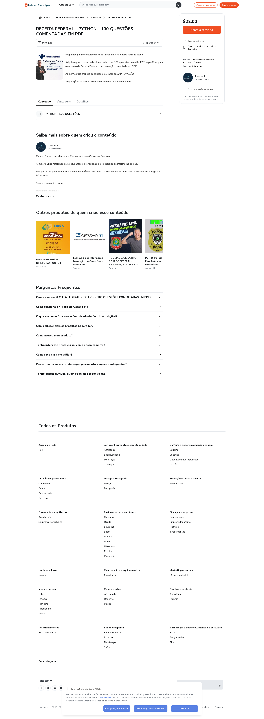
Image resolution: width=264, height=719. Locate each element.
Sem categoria (47, 661)
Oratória (174, 464)
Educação (109, 527)
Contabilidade (177, 517)
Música (107, 604)
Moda (41, 613)
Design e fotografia (115, 478)
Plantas (174, 599)
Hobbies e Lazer (48, 570)
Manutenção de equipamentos (122, 570)
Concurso (109, 517)
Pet (40, 450)
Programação (177, 637)
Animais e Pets (47, 445)
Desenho (109, 599)
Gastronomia (45, 493)
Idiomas (108, 536)
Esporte (108, 637)
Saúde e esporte (114, 627)
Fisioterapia (110, 642)
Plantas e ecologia (181, 589)
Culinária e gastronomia (52, 478)
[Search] (178, 5)
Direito (107, 522)
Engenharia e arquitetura (53, 512)
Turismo (42, 575)
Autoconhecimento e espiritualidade (125, 445)
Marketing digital (179, 575)
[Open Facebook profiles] (41, 688)
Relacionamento (47, 632)
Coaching (174, 454)
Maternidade (176, 483)
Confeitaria (44, 483)
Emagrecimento (112, 632)
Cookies (219, 707)
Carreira (174, 450)
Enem (107, 531)
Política (108, 551)
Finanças (174, 527)
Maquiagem (44, 608)
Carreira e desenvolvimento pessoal (191, 445)
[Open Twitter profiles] (48, 688)
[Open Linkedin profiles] (54, 688)
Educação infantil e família (185, 478)
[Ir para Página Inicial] (39, 4)
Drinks (41, 488)
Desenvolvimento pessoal (184, 459)
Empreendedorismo (180, 522)
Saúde (107, 647)
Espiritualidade (112, 454)
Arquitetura (44, 517)
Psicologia (109, 556)
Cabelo (42, 594)
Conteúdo (44, 101)
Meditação (109, 459)
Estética (43, 599)
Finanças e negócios (181, 512)
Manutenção (110, 575)
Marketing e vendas (181, 570)
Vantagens (64, 101)
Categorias (65, 5)
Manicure (43, 604)
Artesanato (110, 594)
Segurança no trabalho (50, 522)
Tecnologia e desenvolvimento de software (196, 627)
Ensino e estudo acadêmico (120, 512)
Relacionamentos (48, 627)
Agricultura (176, 594)
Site (172, 642)
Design (108, 483)
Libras (107, 541)
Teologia (109, 464)
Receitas (43, 498)
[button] (96, 113)
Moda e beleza (47, 589)
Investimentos (177, 531)
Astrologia (110, 450)
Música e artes (112, 589)
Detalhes (83, 101)
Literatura (109, 546)
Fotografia (109, 488)
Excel (173, 632)
